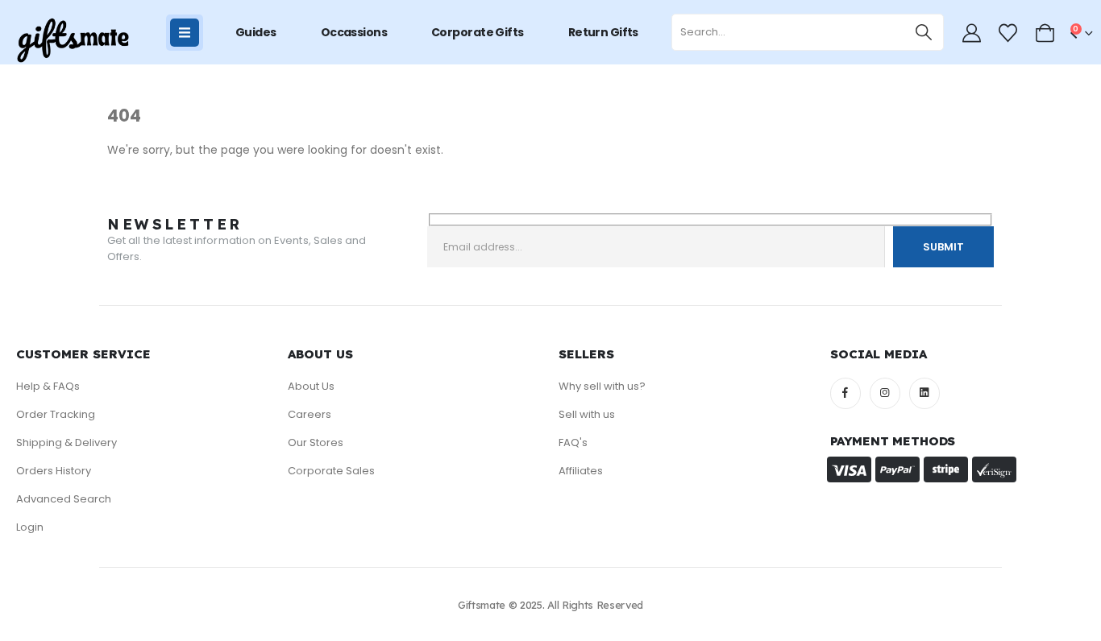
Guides (255, 32)
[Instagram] (885, 393)
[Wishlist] (1008, 33)
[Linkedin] (924, 393)
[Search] (924, 32)
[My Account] (971, 33)
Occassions (354, 32)
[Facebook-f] (845, 393)
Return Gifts (603, 32)
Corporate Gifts (477, 32)
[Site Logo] (72, 41)
